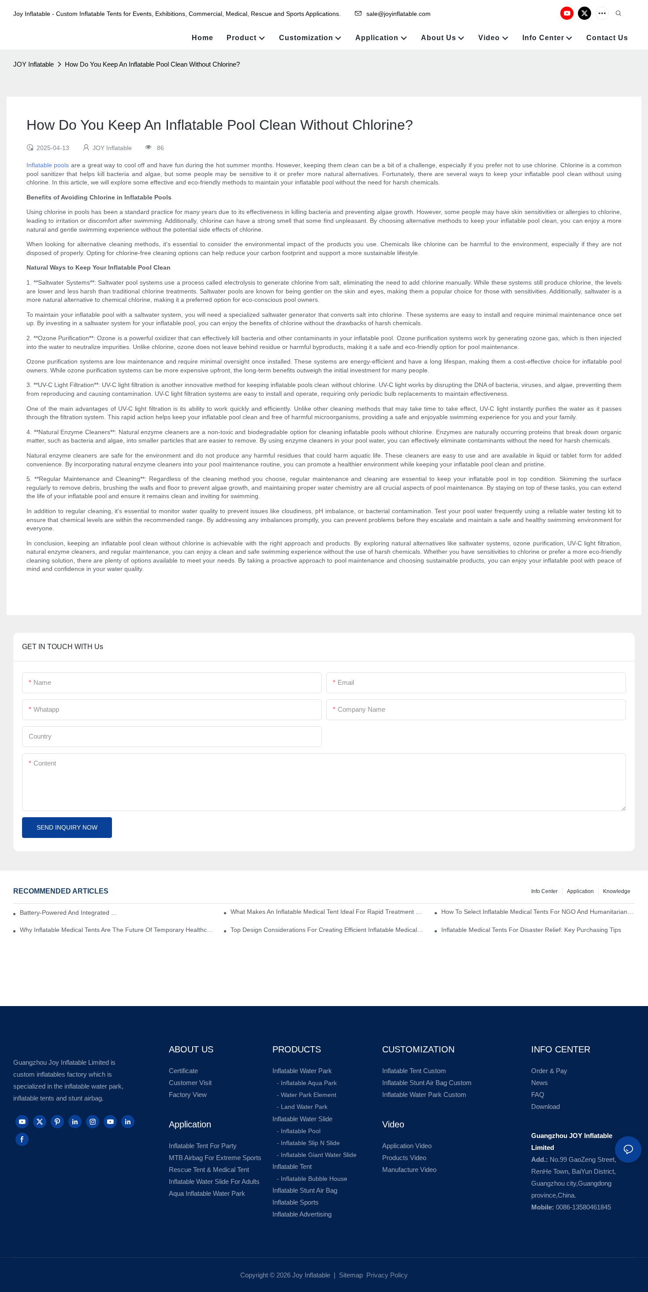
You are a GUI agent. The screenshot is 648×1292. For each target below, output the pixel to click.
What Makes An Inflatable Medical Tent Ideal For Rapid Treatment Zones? (327, 911)
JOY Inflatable (33, 64)
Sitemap (350, 1275)
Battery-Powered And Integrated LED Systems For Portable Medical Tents (69, 912)
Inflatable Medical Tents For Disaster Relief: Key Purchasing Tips (531, 929)
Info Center (544, 891)
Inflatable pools (47, 165)
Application (580, 891)
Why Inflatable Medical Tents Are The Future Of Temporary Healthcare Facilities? (116, 929)
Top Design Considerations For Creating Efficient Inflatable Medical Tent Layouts (327, 929)
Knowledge (616, 891)
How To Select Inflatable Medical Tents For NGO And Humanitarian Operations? (538, 911)
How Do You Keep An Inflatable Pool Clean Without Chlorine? (152, 64)
